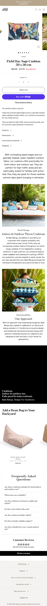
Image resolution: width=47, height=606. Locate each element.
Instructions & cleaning (11, 141)
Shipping (5, 146)
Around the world (22, 584)
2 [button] (21, 53)
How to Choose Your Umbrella (22, 578)
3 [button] (23, 53)
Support (22, 571)
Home (24, 57)
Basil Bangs (22, 564)
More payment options (23, 102)
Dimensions (6, 135)
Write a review (23, 553)
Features (5, 130)
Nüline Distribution (33, 604)
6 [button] (28, 53)
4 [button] (24, 53)
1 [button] (18, 52)
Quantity (23, 77)
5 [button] (26, 53)
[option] (23, 3)
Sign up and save (20, 591)
